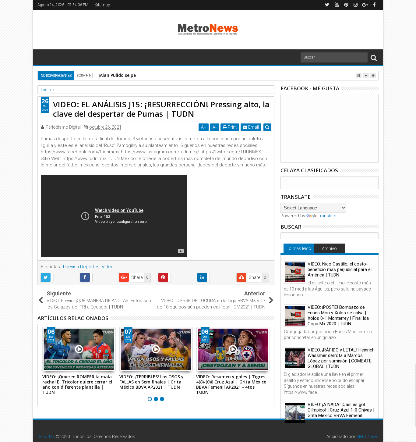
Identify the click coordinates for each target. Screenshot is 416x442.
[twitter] (327, 5)
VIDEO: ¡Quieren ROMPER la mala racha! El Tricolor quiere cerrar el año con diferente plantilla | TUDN (77, 384)
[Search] (374, 57)
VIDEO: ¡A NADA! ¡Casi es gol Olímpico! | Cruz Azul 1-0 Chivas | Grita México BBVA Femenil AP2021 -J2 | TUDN (341, 413)
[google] (365, 5)
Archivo (329, 248)
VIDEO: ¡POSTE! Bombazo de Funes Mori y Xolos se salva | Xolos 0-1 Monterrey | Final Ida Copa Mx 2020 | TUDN (338, 315)
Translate (327, 216)
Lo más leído (299, 248)
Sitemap (102, 4)
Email (253, 127)
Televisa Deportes (81, 266)
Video (108, 266)
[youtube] (336, 5)
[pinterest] (346, 5)
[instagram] (355, 5)
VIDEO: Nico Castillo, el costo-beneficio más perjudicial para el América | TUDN (340, 269)
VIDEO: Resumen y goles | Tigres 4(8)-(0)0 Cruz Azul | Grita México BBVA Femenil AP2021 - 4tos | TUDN (231, 384)
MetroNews (367, 436)
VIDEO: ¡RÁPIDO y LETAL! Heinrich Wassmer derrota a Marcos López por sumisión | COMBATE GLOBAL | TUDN (341, 358)
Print (232, 127)
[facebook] (374, 5)
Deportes (46, 436)
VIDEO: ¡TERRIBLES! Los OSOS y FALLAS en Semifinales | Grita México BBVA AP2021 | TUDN (151, 382)
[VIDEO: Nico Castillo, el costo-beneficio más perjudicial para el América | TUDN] (295, 272)
